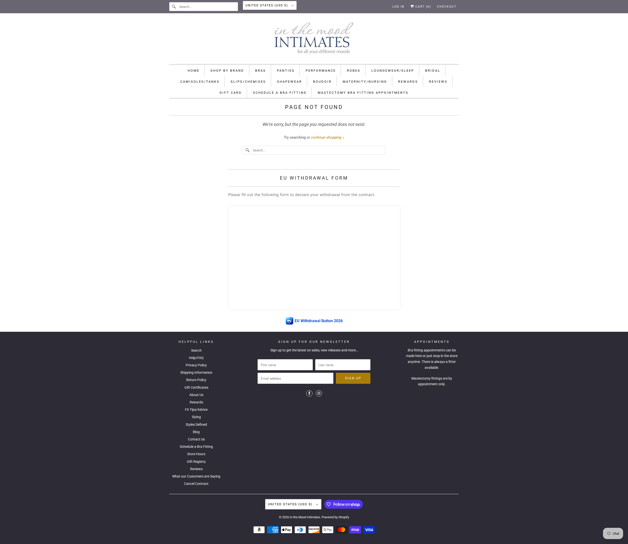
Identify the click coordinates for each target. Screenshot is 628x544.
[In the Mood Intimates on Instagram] (319, 393)
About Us (196, 395)
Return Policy (196, 380)
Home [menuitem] (193, 70)
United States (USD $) (267, 5)
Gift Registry (196, 462)
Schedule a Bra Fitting (196, 447)
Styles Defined (196, 424)
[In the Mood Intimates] (314, 40)
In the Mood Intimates (305, 517)
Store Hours (196, 454)
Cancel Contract (196, 484)
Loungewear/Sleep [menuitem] (392, 70)
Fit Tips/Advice (196, 409)
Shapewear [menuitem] (289, 81)
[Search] (174, 6)
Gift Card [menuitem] (231, 92)
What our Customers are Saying (196, 476)
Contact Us (196, 439)
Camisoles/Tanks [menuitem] (200, 81)
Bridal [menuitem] (432, 70)
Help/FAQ (196, 358)
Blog (196, 432)
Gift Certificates (196, 387)
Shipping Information (196, 372)
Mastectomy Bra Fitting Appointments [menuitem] (363, 92)
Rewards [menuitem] (408, 81)
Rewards (196, 402)
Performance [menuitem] (321, 70)
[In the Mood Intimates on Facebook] (309, 393)
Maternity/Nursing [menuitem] (365, 81)
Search (196, 350)
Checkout (446, 6)
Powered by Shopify (335, 517)
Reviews (196, 469)
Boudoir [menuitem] (322, 81)
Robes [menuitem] (353, 70)
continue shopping (326, 137)
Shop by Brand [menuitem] (227, 70)
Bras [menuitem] (260, 70)
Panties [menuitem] (286, 70)
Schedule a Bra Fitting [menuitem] (280, 92)
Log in (398, 6)
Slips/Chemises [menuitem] (248, 81)
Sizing (196, 417)
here (418, 356)
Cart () (422, 6)
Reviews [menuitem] (438, 81)
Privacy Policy (196, 365)
